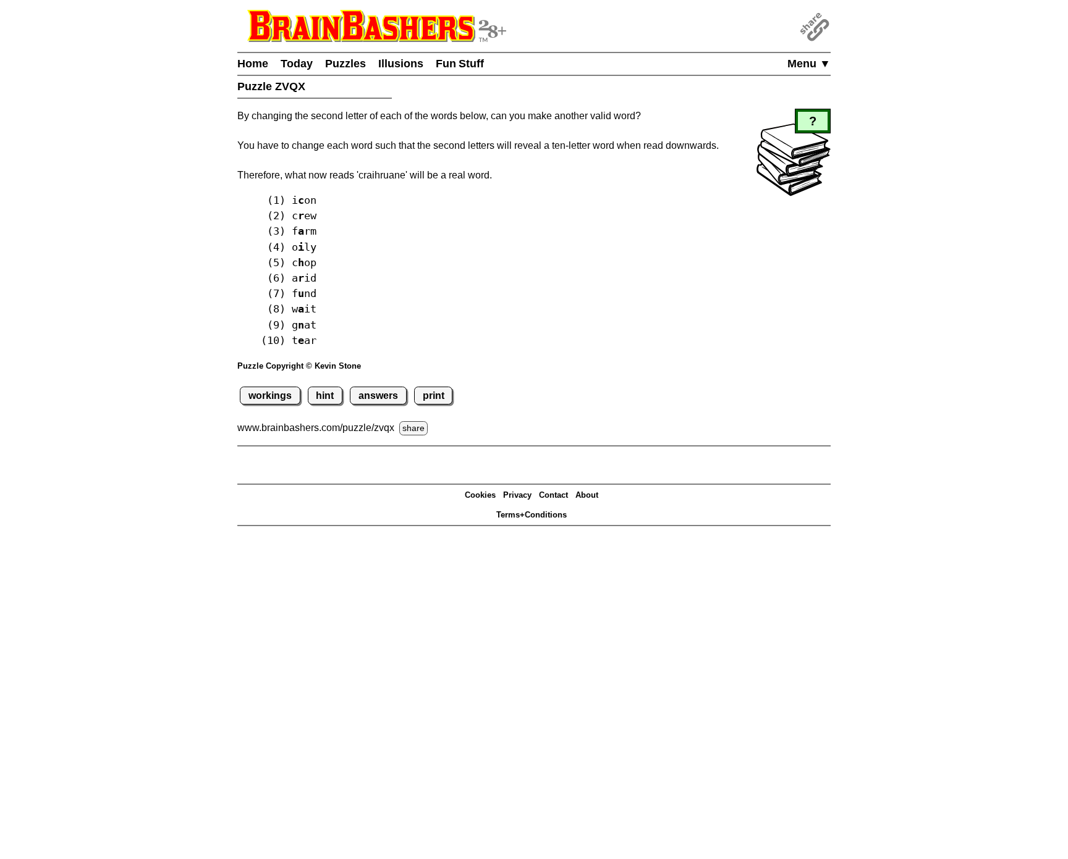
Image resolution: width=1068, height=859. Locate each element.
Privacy (517, 495)
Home (252, 63)
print (433, 395)
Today (297, 63)
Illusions (400, 63)
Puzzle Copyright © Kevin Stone (299, 366)
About (586, 495)
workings (270, 395)
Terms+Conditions (531, 514)
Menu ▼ (809, 63)
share (413, 428)
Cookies (480, 495)
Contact (553, 495)
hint (325, 395)
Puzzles (345, 63)
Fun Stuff (460, 63)
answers (378, 395)
